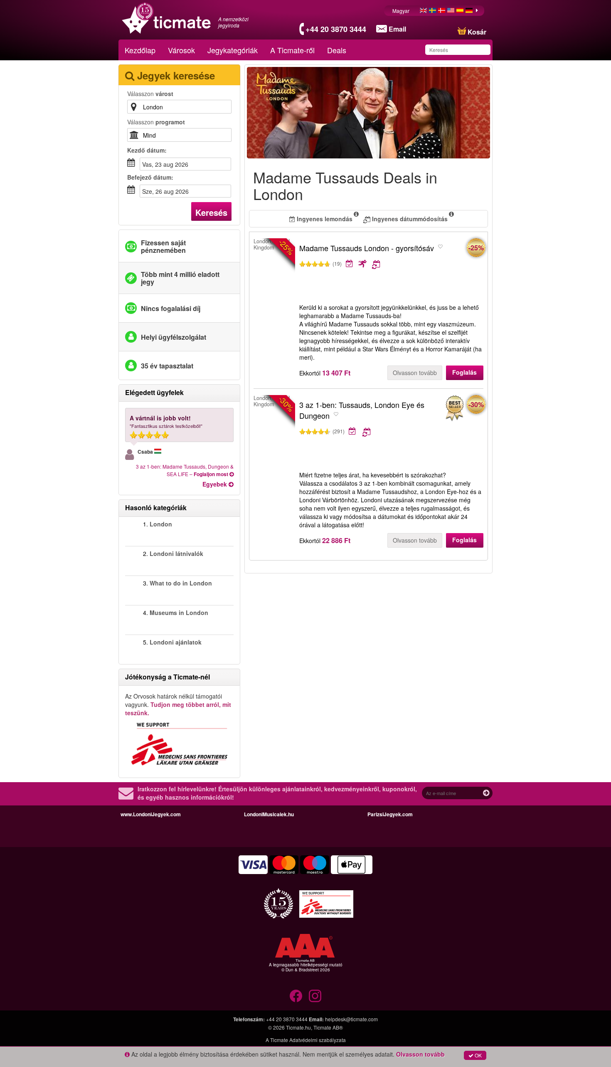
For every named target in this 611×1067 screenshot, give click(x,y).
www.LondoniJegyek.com (151, 814)
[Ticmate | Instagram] (315, 996)
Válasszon (150, 93)
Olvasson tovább (415, 372)
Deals (336, 49)
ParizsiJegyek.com (390, 814)
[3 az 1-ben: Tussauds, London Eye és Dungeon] (454, 408)
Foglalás (464, 372)
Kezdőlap (140, 49)
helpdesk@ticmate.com (351, 1019)
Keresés (211, 212)
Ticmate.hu (298, 1027)
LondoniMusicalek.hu (269, 814)
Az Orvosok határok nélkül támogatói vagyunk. (178, 704)
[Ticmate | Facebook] (296, 996)
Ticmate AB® (328, 1027)
